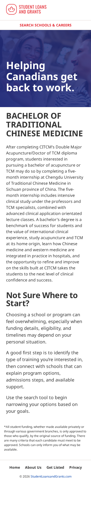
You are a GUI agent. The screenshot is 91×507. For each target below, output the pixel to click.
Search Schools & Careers (46, 25)
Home (14, 467)
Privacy (75, 467)
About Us (33, 467)
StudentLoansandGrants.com (51, 476)
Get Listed (55, 467)
